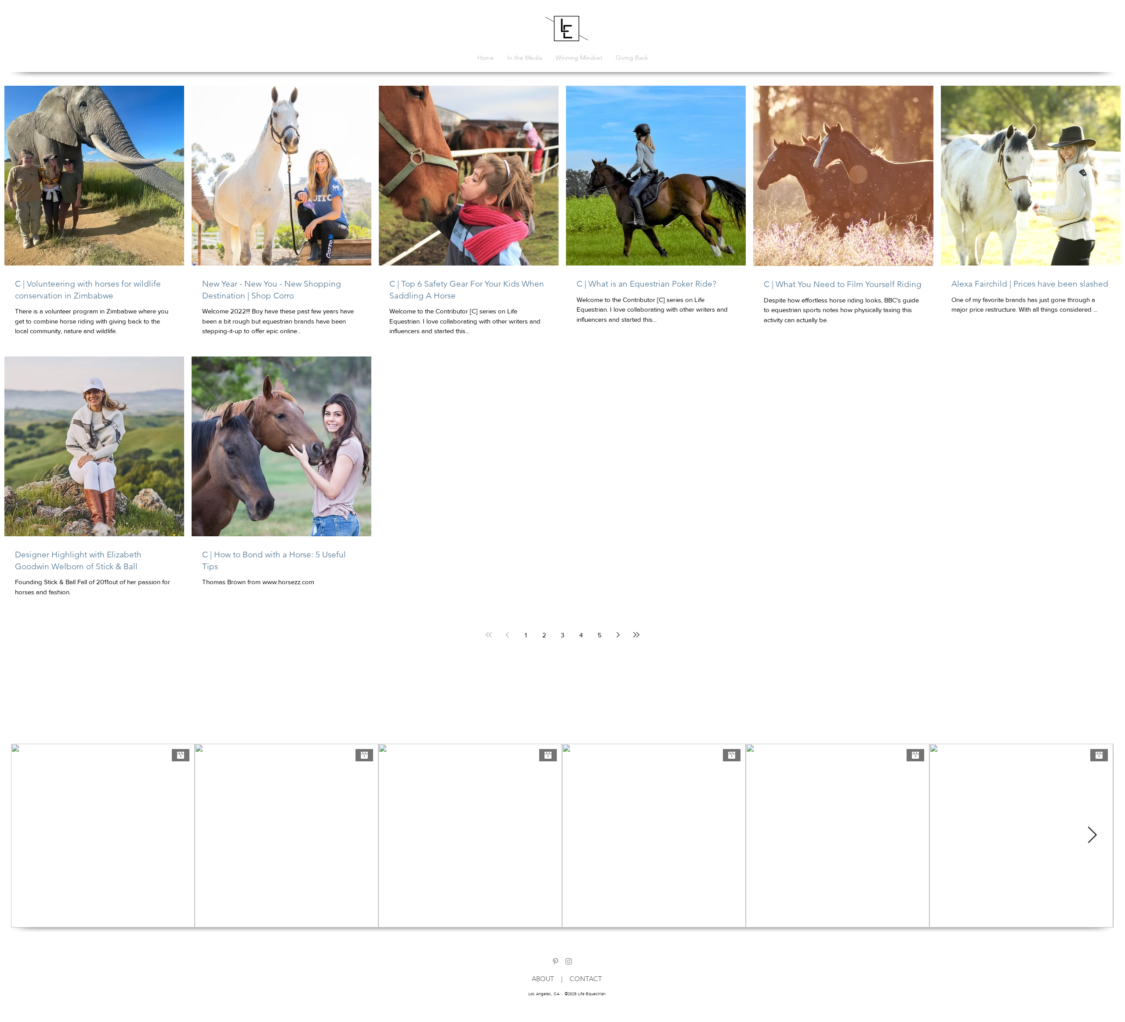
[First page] (489, 635)
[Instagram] (568, 961)
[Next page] (618, 635)
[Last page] (636, 635)
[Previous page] (507, 635)
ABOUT (546, 979)
